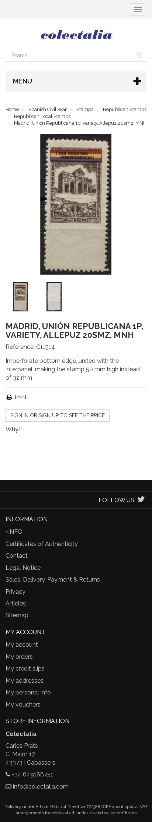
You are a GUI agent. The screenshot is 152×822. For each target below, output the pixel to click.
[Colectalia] (76, 34)
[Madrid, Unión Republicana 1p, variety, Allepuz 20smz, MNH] (22, 298)
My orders (19, 656)
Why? (14, 429)
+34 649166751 (32, 774)
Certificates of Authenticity (42, 543)
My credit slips (25, 668)
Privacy (15, 591)
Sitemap (17, 615)
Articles (16, 603)
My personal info (28, 692)
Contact (17, 555)
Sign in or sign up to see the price (57, 415)
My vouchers (23, 704)
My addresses (25, 680)
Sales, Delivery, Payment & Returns (53, 579)
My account (22, 644)
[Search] (139, 55)
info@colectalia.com (41, 786)
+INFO (14, 531)
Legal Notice (23, 567)
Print (20, 397)
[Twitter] (141, 500)
